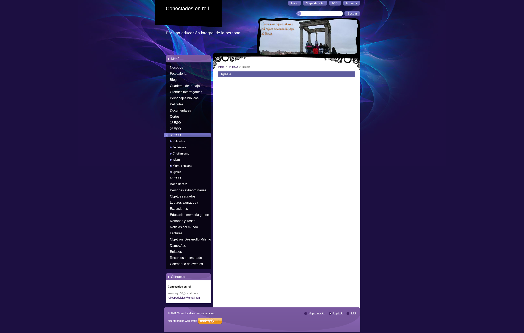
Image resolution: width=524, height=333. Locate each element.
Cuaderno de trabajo (185, 86)
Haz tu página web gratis (182, 320)
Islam (176, 159)
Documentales (180, 110)
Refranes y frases (182, 221)
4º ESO (175, 178)
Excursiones (179, 208)
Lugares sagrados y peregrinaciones (184, 203)
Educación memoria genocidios (193, 215)
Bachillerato (178, 184)
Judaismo (179, 147)
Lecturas (176, 233)
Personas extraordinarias (188, 190)
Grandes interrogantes (186, 92)
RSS (353, 313)
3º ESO (175, 135)
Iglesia (177, 172)
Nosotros (176, 67)
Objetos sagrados (182, 196)
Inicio (221, 66)
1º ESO (175, 122)
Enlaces (176, 251)
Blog (173, 79)
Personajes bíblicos (184, 98)
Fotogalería (178, 73)
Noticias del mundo (184, 227)
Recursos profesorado (186, 258)
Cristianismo (181, 153)
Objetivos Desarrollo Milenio (190, 239)
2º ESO (175, 129)
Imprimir (338, 313)
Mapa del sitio (316, 313)
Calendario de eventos (186, 264)
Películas (176, 104)
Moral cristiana (182, 165)
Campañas (178, 245)
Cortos (175, 116)
